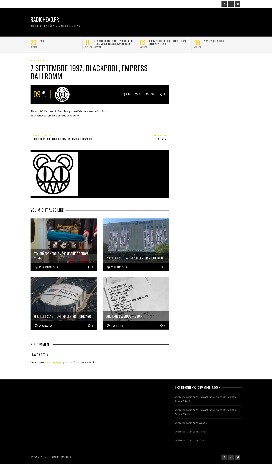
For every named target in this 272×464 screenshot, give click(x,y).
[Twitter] (237, 4)
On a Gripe (45, 41)
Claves (203, 422)
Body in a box (156, 41)
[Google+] (231, 4)
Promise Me (210, 41)
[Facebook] (224, 4)
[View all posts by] (62, 94)
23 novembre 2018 (48, 267)
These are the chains (105, 41)
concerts (37, 60)
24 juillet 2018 (47, 325)
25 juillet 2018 (119, 267)
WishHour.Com (183, 396)
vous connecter (53, 362)
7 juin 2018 (117, 325)
